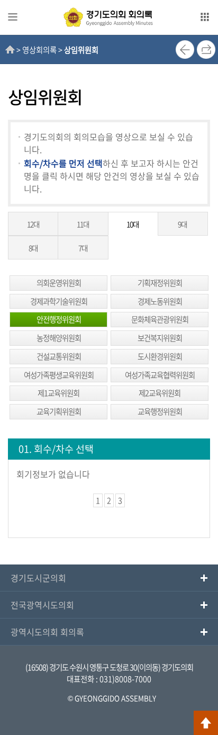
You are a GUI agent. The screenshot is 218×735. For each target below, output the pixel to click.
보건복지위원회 (160, 338)
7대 (83, 248)
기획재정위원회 (160, 283)
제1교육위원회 (58, 393)
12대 (33, 224)
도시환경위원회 (160, 356)
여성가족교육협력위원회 (160, 375)
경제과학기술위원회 (58, 301)
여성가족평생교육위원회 (59, 375)
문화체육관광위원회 (159, 319)
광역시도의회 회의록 (47, 631)
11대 (83, 224)
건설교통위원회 (59, 356)
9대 (182, 224)
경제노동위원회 (160, 301)
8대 (33, 248)
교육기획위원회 (59, 411)
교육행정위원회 (160, 411)
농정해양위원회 (59, 338)
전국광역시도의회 (42, 604)
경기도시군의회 (38, 577)
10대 (132, 224)
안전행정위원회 (59, 319)
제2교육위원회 (159, 393)
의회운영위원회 (59, 283)
